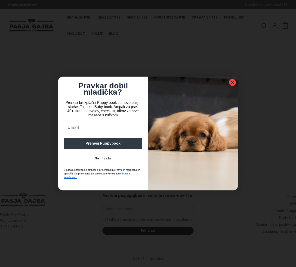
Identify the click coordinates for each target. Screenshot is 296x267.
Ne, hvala (103, 158)
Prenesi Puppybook (103, 143)
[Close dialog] (232, 82)
